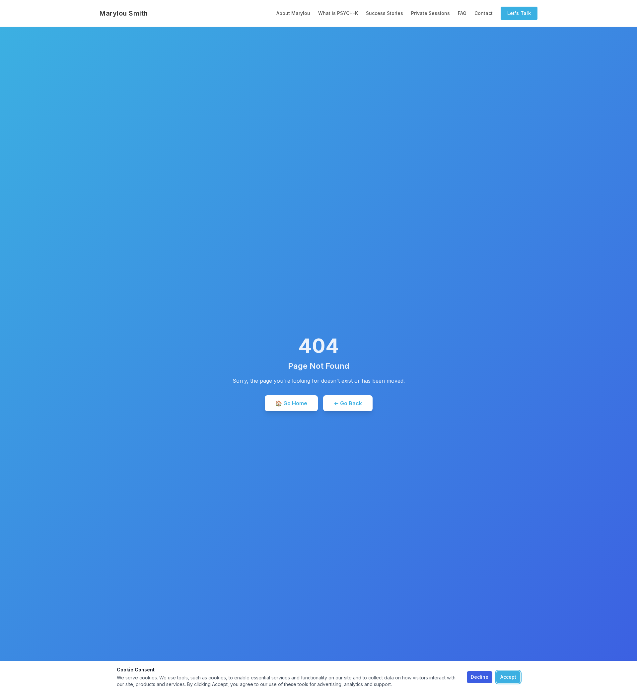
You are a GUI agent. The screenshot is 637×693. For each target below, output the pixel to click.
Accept (508, 677)
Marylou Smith (124, 13)
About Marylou (293, 13)
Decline (479, 677)
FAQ (462, 13)
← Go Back (348, 403)
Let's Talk (519, 13)
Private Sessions (430, 13)
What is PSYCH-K (338, 13)
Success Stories (384, 13)
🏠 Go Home (291, 403)
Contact (483, 13)
